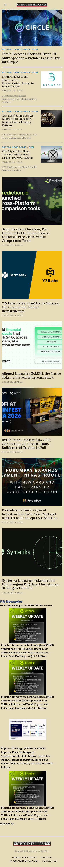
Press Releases (12, 245)
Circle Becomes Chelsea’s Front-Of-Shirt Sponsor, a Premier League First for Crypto (31, 58)
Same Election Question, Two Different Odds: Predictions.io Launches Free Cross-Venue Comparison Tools (25, 235)
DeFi (31, 147)
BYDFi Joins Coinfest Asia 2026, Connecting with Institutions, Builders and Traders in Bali (26, 444)
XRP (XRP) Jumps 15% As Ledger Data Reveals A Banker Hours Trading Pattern (17, 120)
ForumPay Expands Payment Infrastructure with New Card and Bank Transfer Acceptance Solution (29, 514)
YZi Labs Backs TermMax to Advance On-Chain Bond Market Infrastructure (30, 307)
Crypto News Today (26, 49)
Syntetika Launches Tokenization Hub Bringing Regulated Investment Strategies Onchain (30, 584)
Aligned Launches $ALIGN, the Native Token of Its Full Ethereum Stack (31, 375)
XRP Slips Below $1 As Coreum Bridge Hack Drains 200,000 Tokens (17, 154)
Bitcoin (6, 49)
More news (7, 823)
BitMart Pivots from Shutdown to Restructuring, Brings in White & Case (18, 81)
